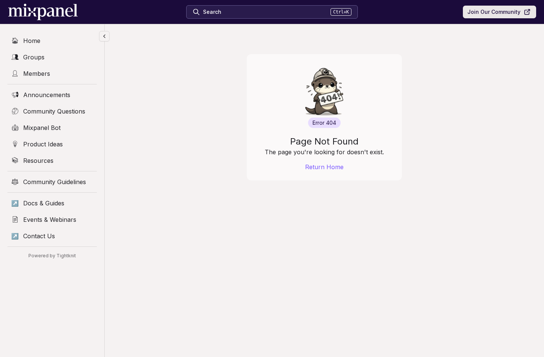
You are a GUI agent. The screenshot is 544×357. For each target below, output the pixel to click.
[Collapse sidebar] (104, 36)
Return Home (324, 167)
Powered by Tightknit (52, 255)
